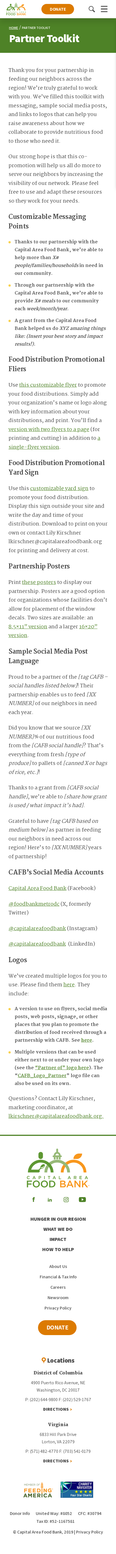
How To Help (58, 1249)
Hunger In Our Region (58, 1219)
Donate (58, 9)
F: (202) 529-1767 (75, 1400)
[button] (92, 9)
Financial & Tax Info (58, 1277)
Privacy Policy (58, 1308)
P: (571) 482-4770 (41, 1451)
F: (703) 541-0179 (75, 1451)
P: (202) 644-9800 (41, 1400)
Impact (58, 1239)
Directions (56, 1409)
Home (13, 28)
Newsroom (58, 1298)
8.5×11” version (27, 627)
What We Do (58, 1229)
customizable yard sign (59, 488)
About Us (58, 1266)
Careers (58, 1287)
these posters (39, 582)
